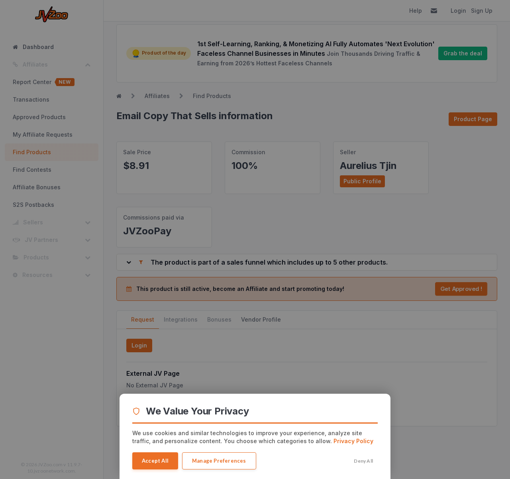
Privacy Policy (353, 441)
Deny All (363, 461)
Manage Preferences (219, 460)
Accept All (155, 460)
